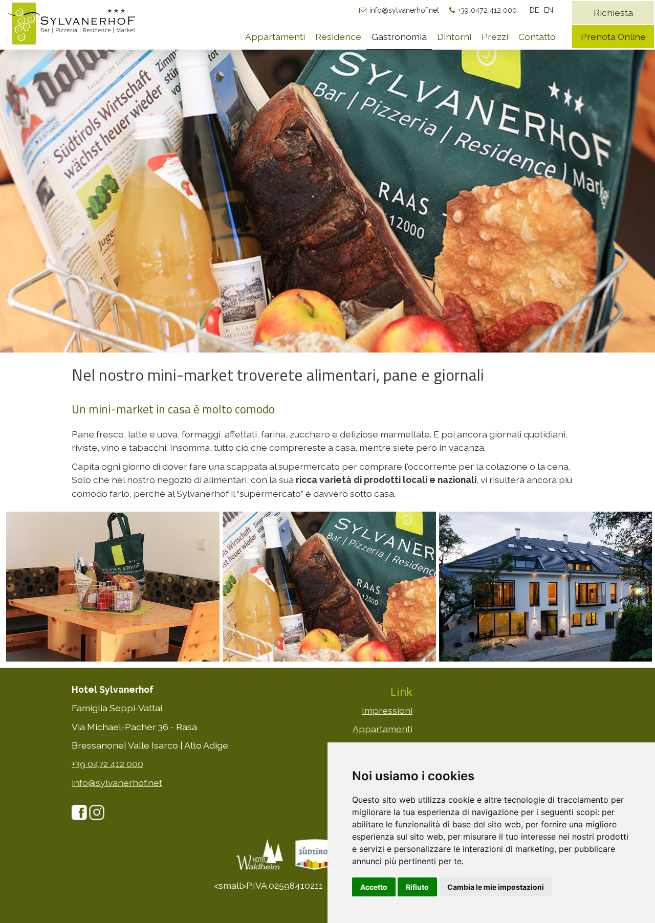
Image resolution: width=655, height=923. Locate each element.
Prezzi (495, 36)
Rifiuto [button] (417, 887)
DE (534, 10)
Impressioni (387, 710)
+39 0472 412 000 (487, 10)
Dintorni (454, 36)
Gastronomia (399, 36)
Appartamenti (275, 36)
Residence (338, 36)
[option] (327, 201)
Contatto (537, 36)
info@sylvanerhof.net (404, 10)
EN (548, 10)
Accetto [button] (373, 887)
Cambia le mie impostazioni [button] (495, 887)
